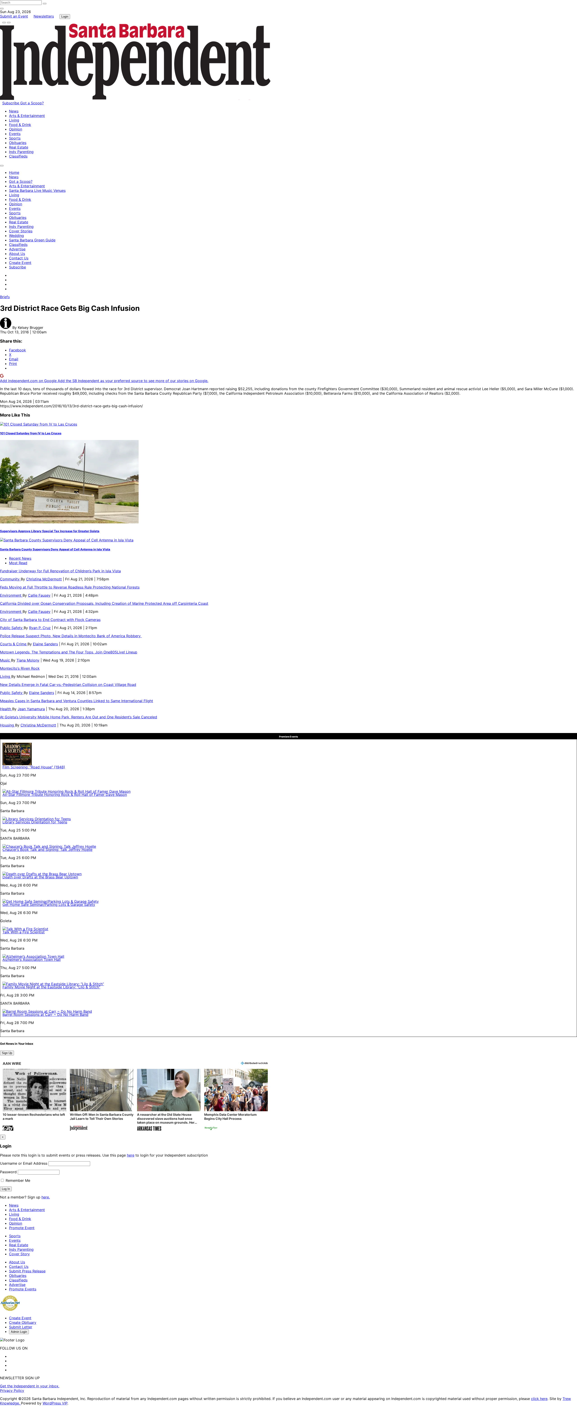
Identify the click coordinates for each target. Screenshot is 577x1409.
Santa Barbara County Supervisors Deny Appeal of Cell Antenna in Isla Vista (55, 549)
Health (6, 709)
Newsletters (44, 16)
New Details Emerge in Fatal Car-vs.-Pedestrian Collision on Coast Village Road (68, 684)
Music (5, 660)
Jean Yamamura (31, 709)
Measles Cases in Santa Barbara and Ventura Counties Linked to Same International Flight (76, 701)
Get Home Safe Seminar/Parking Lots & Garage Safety (48, 904)
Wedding (16, 235)
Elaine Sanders (45, 644)
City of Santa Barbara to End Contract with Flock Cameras (50, 619)
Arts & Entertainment (27, 115)
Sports (15, 138)
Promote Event (21, 1228)
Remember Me (17, 1180)
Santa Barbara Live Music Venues (37, 190)
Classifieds (18, 156)
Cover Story (19, 1254)
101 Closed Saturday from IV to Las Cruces (30, 433)
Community (10, 579)
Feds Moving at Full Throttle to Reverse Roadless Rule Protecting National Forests (70, 587)
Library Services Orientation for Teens (34, 822)
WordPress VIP (55, 1403)
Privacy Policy (12, 1390)
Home (14, 172)
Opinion (15, 129)
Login (64, 16)
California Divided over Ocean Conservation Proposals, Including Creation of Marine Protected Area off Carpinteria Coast (104, 603)
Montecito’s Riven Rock (20, 668)
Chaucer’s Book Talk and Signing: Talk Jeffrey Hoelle (47, 849)
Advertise (17, 249)
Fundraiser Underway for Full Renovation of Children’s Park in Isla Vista (60, 571)
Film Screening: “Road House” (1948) (33, 767)
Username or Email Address (23, 1163)
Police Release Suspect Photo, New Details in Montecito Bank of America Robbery (71, 636)
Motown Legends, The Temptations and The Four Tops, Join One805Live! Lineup (68, 652)
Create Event (20, 262)
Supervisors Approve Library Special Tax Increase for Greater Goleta (49, 531)
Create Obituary (22, 1322)
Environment (11, 595)
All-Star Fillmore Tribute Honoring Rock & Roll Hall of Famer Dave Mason (64, 794)
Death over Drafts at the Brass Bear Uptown (40, 877)
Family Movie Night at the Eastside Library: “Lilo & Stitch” (51, 987)
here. (45, 1197)
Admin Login (19, 1331)
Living (14, 120)
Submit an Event (14, 16)
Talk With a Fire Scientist (23, 932)
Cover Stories (20, 231)
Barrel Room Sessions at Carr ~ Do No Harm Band (45, 1014)
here (130, 1155)
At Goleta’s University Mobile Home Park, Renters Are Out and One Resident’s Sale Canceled (78, 717)
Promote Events (22, 1289)
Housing (7, 725)
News (13, 111)
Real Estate (18, 147)
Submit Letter (20, 1327)
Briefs (5, 297)
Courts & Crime (13, 644)
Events (15, 133)
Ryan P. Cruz (40, 627)
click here (539, 1398)
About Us (17, 253)
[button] (34, 1100)
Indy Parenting (21, 151)
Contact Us (18, 258)
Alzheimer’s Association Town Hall (31, 959)
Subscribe (11, 103)
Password (8, 1172)
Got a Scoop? (32, 103)
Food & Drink (20, 124)
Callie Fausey (39, 595)
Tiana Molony (27, 660)
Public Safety (12, 627)
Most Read (18, 563)
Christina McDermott (44, 579)
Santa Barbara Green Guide (32, 240)
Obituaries (17, 142)
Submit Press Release (27, 1271)
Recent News (20, 558)
